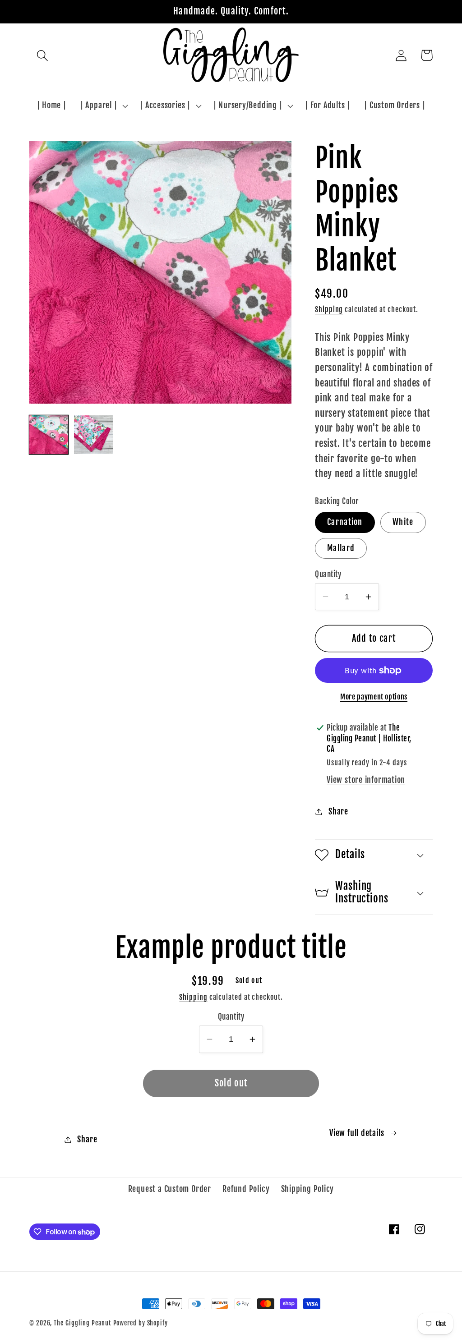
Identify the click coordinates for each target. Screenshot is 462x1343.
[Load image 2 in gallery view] (93, 434)
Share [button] (338, 811)
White (403, 522)
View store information (366, 780)
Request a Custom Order (169, 1189)
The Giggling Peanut (82, 1323)
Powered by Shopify (140, 1323)
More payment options (373, 696)
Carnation (345, 522)
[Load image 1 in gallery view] (48, 434)
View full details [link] (356, 1133)
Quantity (328, 574)
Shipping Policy (307, 1189)
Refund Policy (245, 1189)
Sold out (231, 1083)
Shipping (329, 309)
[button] (42, 55)
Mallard (341, 548)
